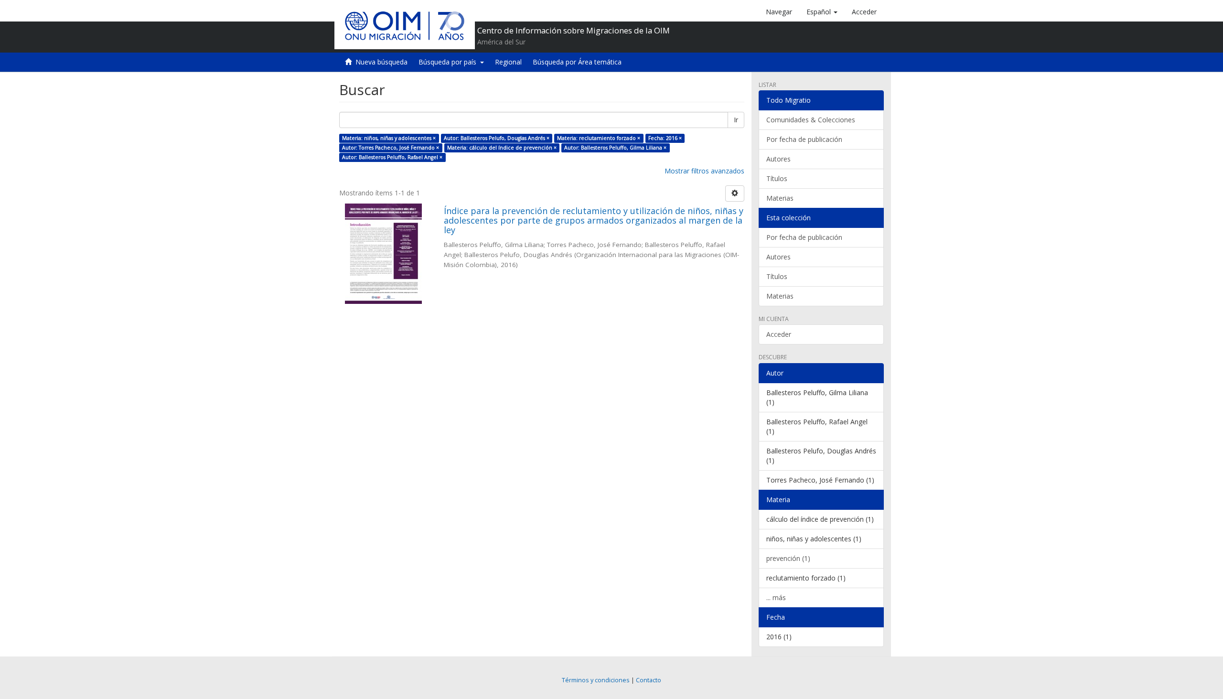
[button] (822, 12)
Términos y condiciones (596, 680)
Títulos (776, 178)
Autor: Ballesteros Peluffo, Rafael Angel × (392, 157)
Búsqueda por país (449, 61)
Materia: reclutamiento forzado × (598, 138)
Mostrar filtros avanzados (704, 170)
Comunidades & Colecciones (810, 119)
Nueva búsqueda (381, 61)
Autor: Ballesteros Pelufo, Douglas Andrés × (496, 138)
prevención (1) (788, 558)
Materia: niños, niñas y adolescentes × (389, 138)
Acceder (778, 334)
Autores (778, 158)
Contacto (648, 680)
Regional (508, 61)
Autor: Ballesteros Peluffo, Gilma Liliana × (615, 147)
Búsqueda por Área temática (577, 61)
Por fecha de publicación (804, 139)
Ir (736, 119)
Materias (780, 198)
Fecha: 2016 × (665, 138)
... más (776, 597)
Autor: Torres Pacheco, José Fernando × (390, 147)
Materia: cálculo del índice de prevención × (502, 147)
